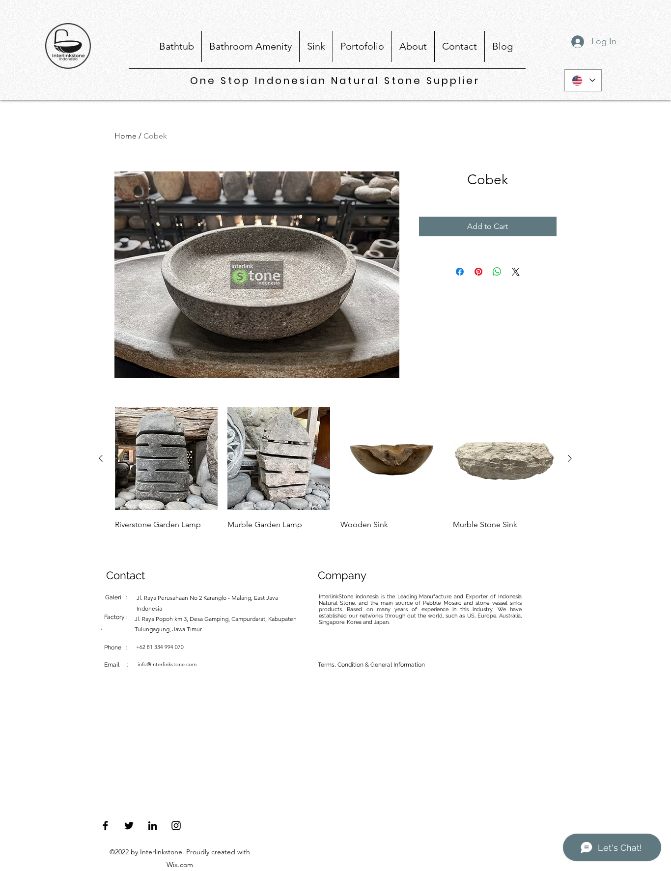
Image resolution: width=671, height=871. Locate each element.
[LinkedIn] (152, 825)
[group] (335, 476)
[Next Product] (570, 458)
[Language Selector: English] (583, 80)
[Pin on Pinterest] (478, 272)
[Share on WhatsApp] (497, 272)
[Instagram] (176, 825)
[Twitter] (129, 825)
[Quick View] (166, 458)
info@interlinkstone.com (167, 664)
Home (125, 135)
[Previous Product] (101, 458)
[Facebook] (105, 825)
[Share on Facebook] (460, 272)
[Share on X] (516, 272)
